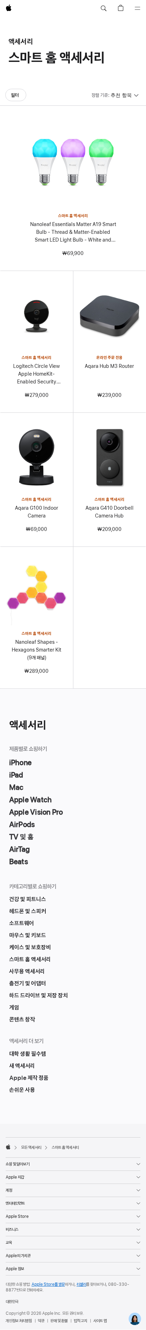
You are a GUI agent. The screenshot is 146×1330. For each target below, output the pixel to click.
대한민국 (12, 1301)
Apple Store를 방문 (48, 1284)
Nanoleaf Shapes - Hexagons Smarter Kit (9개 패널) (36, 649)
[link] (135, 1319)
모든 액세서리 (31, 1147)
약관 (41, 1320)
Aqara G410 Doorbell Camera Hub (109, 512)
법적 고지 (80, 1320)
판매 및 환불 (59, 1320)
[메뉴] (137, 8)
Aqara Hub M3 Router (109, 366)
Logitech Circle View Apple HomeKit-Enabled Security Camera (36, 374)
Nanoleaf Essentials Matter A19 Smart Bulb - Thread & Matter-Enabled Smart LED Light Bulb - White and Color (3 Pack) (73, 232)
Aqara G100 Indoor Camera (36, 512)
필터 (15, 95)
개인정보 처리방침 (19, 1320)
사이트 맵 (100, 1320)
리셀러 (81, 1284)
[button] (103, 8)
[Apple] (8, 1147)
